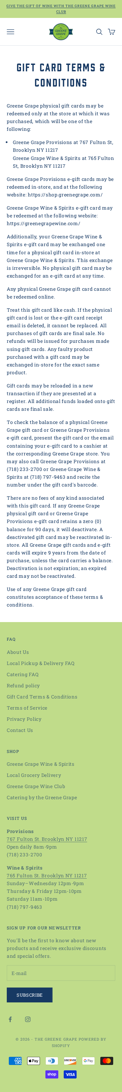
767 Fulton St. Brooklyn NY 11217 (47, 839)
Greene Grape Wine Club (36, 786)
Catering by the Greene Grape (42, 797)
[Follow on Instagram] (27, 1019)
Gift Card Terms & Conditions (42, 696)
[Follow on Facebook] (10, 1019)
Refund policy (23, 685)
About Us (18, 652)
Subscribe (30, 995)
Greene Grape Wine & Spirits (41, 764)
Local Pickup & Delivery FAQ (41, 663)
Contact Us (20, 730)
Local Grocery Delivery (34, 775)
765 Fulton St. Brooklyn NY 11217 (47, 875)
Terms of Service (27, 708)
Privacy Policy (24, 719)
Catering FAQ (22, 674)
